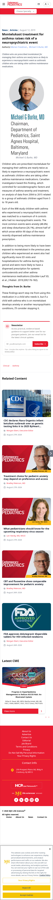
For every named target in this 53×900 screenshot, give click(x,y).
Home (9, 817)
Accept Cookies (26, 895)
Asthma (15, 365)
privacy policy (9, 351)
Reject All (26, 888)
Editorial (27, 740)
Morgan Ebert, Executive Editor (20, 430)
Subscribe (39, 344)
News (30, 817)
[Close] (50, 849)
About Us (26, 731)
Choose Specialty (23, 11)
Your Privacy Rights (26, 755)
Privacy (26, 749)
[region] (26, 872)
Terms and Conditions (26, 746)
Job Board (26, 743)
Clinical (6, 365)
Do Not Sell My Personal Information (26, 752)
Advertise (26, 734)
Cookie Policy (44, 875)
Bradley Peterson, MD (16, 483)
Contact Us (26, 737)
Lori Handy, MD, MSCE (16, 535)
